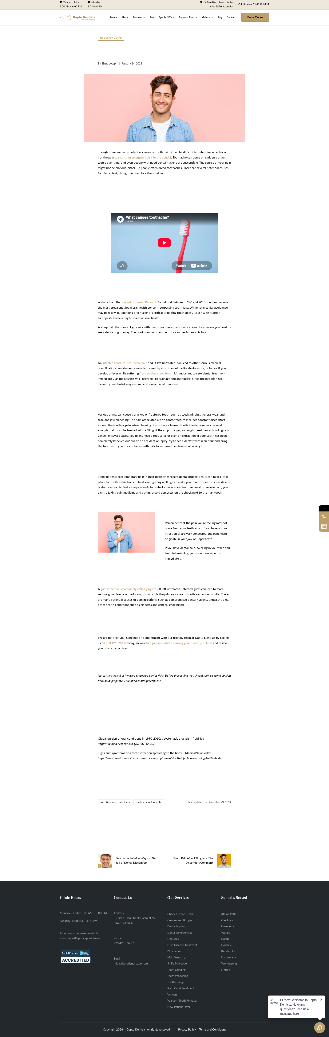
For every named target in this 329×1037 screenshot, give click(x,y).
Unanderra (227, 926)
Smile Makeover (177, 963)
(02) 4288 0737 (124, 943)
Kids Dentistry (176, 957)
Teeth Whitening (177, 976)
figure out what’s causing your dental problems (181, 643)
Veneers (172, 994)
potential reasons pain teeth (115, 802)
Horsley (226, 945)
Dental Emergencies (179, 932)
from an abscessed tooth (156, 373)
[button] (255, 17)
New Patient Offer (178, 1007)
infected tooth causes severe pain (124, 363)
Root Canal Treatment (180, 988)
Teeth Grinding (176, 970)
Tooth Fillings (175, 982)
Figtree (225, 970)
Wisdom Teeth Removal (182, 1000)
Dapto (225, 938)
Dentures (173, 938)
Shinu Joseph (114, 822)
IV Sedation (174, 951)
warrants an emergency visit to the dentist (143, 157)
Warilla (225, 932)
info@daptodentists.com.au (131, 963)
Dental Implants (177, 926)
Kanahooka (228, 951)
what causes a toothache (149, 802)
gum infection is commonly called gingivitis (129, 589)
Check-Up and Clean (180, 914)
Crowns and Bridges (179, 920)
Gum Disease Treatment (182, 945)
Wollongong (229, 963)
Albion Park (228, 914)
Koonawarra (228, 957)
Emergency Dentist (111, 38)
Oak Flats (227, 920)
